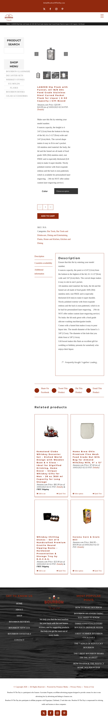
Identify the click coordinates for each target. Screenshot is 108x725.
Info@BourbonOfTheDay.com (54, 3)
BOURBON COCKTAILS (19, 634)
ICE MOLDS (14, 84)
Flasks (40, 239)
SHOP (19, 616)
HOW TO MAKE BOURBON (88, 607)
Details (40, 109)
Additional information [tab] (39, 272)
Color (45, 191)
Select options (79, 494)
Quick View (62, 494)
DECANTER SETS (14, 75)
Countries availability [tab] (43, 263)
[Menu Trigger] (102, 16)
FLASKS (14, 88)
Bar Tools (51, 231)
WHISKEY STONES (15, 79)
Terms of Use (89, 687)
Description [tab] (39, 256)
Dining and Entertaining (57, 235)
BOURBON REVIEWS (19, 622)
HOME (19, 603)
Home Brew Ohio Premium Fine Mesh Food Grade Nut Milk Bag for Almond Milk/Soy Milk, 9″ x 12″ (87, 457)
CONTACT (19, 640)
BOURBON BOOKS (15, 92)
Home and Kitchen (51, 239)
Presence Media (62, 687)
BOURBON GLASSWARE (15, 71)
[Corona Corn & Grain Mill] (87, 516)
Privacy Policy (75, 687)
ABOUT (19, 609)
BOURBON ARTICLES (19, 628)
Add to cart (48, 216)
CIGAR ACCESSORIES (15, 96)
